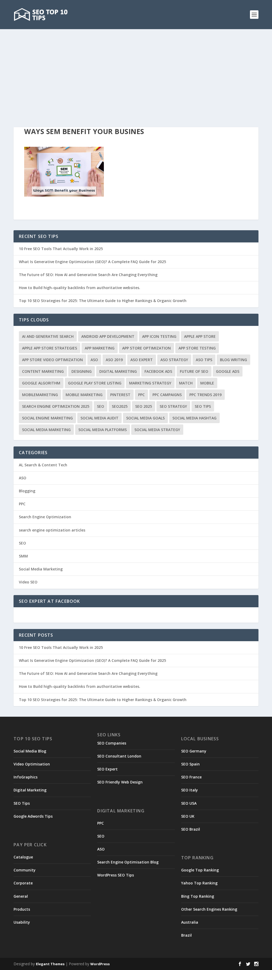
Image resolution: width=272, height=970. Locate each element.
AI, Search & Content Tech (43, 464)
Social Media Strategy (157, 429)
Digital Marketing (118, 371)
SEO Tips (22, 803)
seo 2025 (143, 406)
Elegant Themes (50, 964)
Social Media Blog (30, 751)
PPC (141, 394)
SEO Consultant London (119, 756)
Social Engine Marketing (47, 417)
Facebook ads (158, 371)
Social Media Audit (99, 417)
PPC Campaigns (167, 394)
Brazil (186, 935)
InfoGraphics (25, 776)
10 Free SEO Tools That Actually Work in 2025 (61, 248)
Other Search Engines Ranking (209, 909)
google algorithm (41, 383)
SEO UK (187, 816)
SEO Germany (193, 751)
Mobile (207, 383)
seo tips (203, 406)
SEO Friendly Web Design (120, 782)
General (21, 896)
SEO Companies (111, 743)
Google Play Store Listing (94, 383)
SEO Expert (107, 769)
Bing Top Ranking (197, 896)
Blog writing (233, 359)
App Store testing (197, 348)
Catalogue (23, 857)
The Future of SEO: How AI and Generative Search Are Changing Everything (88, 274)
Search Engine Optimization (45, 516)
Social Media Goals (145, 417)
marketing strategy (150, 383)
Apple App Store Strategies (49, 348)
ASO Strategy (174, 359)
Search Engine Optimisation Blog (128, 862)
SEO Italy (189, 789)
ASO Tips (204, 359)
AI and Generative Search (48, 336)
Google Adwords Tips (33, 816)
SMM (23, 556)
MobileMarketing (40, 394)
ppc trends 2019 (205, 394)
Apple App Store (200, 336)
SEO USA (189, 803)
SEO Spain (190, 764)
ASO (94, 359)
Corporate (23, 882)
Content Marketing (43, 371)
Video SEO (28, 581)
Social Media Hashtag (194, 417)
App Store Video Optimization (52, 359)
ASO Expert (141, 359)
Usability (22, 922)
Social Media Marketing (46, 429)
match (186, 383)
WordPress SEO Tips (115, 875)
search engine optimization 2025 (55, 406)
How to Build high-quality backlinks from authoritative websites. (79, 287)
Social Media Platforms (102, 429)
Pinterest (120, 394)
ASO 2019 (114, 359)
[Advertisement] (136, 69)
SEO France (191, 776)
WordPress (100, 964)
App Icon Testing (159, 336)
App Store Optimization (146, 348)
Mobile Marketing (84, 394)
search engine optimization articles (52, 530)
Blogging (27, 490)
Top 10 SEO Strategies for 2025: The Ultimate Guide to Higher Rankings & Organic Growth (102, 300)
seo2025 (120, 406)
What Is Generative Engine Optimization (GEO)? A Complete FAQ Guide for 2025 (92, 261)
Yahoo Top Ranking (199, 882)
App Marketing (99, 348)
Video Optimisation (32, 764)
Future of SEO (194, 371)
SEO (100, 406)
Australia (189, 922)
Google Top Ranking (200, 869)
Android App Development (107, 336)
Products (22, 909)
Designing (81, 371)
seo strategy (173, 406)
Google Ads (227, 371)
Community (25, 869)
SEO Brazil (190, 829)
